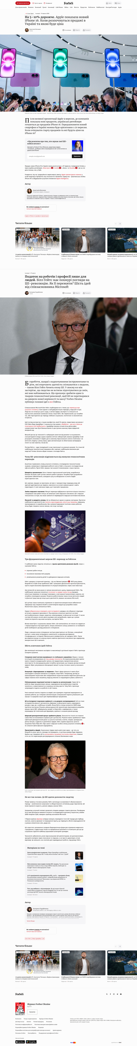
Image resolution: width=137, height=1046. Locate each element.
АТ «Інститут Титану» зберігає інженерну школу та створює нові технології (37, 255)
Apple (27, 216)
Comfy (56, 168)
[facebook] (110, 994)
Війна (66, 7)
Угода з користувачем (30, 1019)
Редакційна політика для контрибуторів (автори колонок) (32, 1030)
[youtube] (121, 994)
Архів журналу (57, 1030)
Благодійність (32, 1033)
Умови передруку (38, 1021)
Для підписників (21, 7)
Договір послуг (19, 1021)
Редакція (41, 1027)
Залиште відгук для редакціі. (34, 209)
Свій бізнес (59, 7)
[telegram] (117, 994)
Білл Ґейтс (28, 938)
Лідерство (83, 7)
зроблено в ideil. (116, 1042)
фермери (40, 819)
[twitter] (107, 994)
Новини (31, 7)
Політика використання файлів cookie (46, 1024)
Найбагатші (100, 7)
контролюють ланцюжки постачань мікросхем (60, 734)
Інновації (51, 7)
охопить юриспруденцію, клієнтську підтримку (61, 502)
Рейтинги (91, 7)
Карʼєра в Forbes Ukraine (46, 1019)
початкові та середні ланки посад (60, 592)
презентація (45, 216)
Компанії (38, 7)
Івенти (29, 1021)
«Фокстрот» (46, 168)
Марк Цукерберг (36, 938)
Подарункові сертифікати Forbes (48, 1033)
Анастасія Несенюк (35, 29)
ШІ (43, 938)
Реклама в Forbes (20, 1033)
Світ (71, 7)
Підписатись (77, 156)
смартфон (37, 216)
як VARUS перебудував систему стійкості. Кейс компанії (81, 255)
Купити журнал (38, 3)
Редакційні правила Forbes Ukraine (25, 1027)
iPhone (31, 216)
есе (51, 402)
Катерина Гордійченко (36, 292)
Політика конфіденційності (23, 1024)
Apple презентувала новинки (71, 174)
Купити (32, 1012)
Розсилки (49, 1021)
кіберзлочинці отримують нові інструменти (45, 611)
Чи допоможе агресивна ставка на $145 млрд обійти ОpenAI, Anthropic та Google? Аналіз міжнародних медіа (47, 865)
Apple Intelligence (62, 178)
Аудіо (120, 7)
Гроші (44, 7)
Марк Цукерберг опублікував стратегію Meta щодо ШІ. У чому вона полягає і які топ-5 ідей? (47, 853)
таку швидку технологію (54, 659)
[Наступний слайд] (120, 223)
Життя (76, 7)
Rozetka (72, 168)
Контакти (18, 1019)
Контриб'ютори (111, 7)
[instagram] (114, 994)
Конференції (49, 3)
